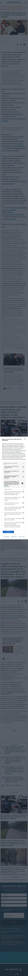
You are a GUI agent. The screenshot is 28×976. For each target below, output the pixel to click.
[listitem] (14, 464)
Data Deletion (6, 536)
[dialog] (14, 488)
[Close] (25, 439)
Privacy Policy (22, 536)
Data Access (14, 536)
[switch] (23, 467)
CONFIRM (8, 531)
